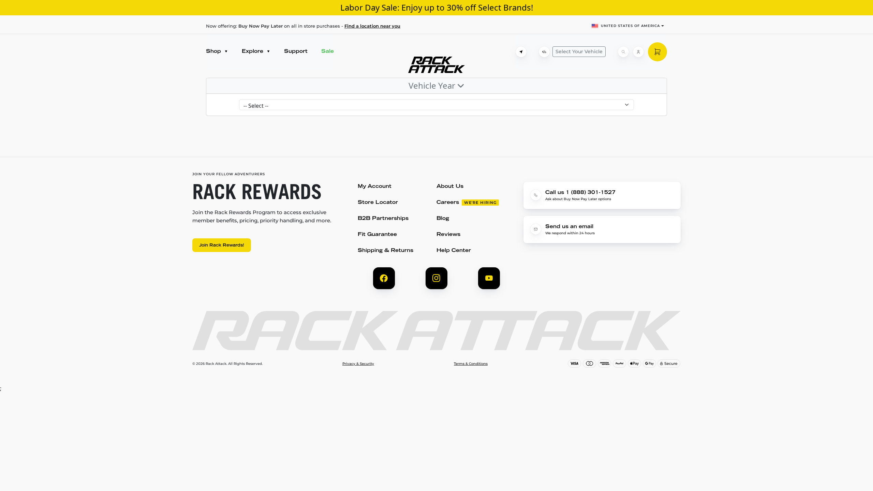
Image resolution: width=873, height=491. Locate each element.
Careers (447, 202)
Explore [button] (253, 51)
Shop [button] (214, 51)
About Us (449, 186)
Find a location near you (372, 26)
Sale (327, 51)
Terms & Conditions (471, 364)
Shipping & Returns (385, 250)
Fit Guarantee (377, 234)
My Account (374, 186)
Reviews (448, 234)
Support (296, 51)
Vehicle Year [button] (433, 85)
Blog (442, 218)
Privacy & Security (358, 364)
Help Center (453, 250)
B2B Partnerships (383, 218)
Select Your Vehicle (579, 51)
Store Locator (378, 202)
